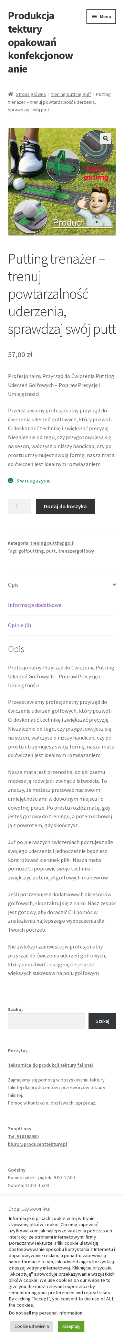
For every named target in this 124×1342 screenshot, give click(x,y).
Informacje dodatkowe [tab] (34, 604)
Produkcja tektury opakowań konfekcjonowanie (40, 42)
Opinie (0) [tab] (19, 625)
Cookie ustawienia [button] (31, 1326)
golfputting (31, 551)
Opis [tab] (13, 584)
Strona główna (31, 94)
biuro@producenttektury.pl (37, 1144)
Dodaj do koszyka (65, 506)
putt (51, 551)
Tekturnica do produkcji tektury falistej (50, 1065)
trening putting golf (71, 94)
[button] (105, 138)
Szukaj (15, 1009)
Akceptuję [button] (71, 1326)
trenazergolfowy (76, 551)
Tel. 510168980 (23, 1136)
